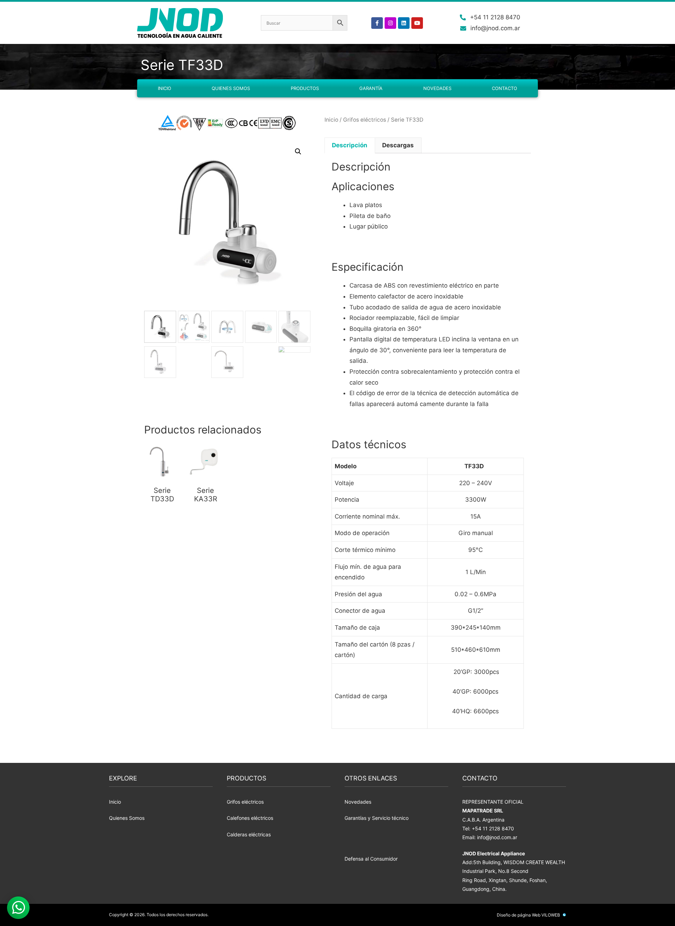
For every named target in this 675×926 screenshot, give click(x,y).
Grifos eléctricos (364, 119)
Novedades (437, 88)
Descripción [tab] (349, 145)
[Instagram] (390, 23)
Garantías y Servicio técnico (377, 818)
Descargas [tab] (398, 145)
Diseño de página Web (518, 915)
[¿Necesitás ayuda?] (18, 907)
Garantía (370, 88)
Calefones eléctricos (250, 818)
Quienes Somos (231, 88)
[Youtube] (417, 23)
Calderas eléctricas (249, 834)
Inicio (164, 88)
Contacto (504, 88)
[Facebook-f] (377, 23)
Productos (305, 88)
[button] (298, 151)
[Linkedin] (404, 23)
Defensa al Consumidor (371, 859)
